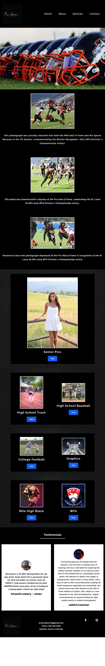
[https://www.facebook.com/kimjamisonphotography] (86, 620)
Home (48, 14)
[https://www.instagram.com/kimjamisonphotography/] (97, 620)
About (62, 14)
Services (78, 14)
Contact (94, 14)
